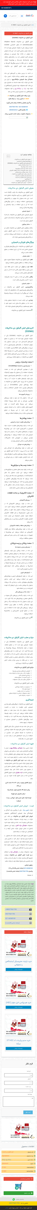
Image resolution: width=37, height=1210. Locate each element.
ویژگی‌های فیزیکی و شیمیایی (23, 161)
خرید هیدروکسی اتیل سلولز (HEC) (18, 1002)
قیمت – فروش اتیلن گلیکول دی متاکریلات (20, 183)
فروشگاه (3, 1160)
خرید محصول (27, 1193)
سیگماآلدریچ (18, 89)
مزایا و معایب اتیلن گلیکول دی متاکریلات (21, 174)
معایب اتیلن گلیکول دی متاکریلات (22, 177)
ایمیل (29, 1079)
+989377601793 (11, 909)
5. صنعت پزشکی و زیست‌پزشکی (22, 172)
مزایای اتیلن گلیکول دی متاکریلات (22, 176)
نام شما (29, 1071)
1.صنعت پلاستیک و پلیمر (24, 165)
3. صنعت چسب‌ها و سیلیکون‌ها (23, 169)
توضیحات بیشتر (18, 969)
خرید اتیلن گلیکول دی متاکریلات (23, 181)
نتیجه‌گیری (27, 179)
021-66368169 (23, 107)
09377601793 (13, 107)
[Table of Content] (8, 156)
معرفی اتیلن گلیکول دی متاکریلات (22, 159)
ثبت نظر (28, 1112)
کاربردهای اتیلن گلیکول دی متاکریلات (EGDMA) (19, 163)
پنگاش (6, 1208)
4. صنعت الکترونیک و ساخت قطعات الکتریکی (19, 170)
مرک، (25, 89)
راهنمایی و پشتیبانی (25, 1179)
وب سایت (28, 1087)
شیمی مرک (26, 810)
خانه (33, 25)
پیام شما (30, 1094)
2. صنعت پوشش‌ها (25, 167)
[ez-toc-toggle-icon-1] (7, 156)
